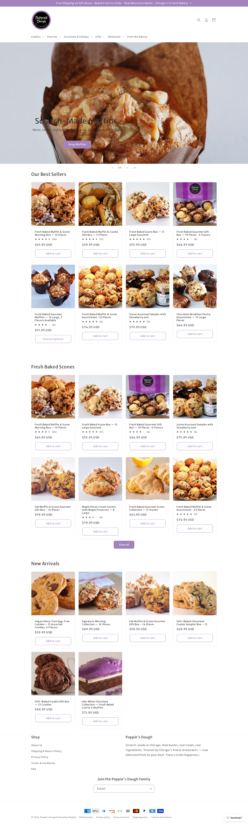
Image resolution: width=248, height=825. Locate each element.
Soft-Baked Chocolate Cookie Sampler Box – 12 (191, 623)
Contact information (161, 817)
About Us (37, 745)
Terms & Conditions (43, 763)
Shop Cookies (77, 144)
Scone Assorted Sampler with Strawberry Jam (147, 316)
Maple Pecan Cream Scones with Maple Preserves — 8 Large (99, 509)
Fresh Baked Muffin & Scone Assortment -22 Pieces (99, 316)
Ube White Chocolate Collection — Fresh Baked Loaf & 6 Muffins (98, 704)
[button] (37, 36)
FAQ (33, 769)
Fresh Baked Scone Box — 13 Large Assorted (146, 233)
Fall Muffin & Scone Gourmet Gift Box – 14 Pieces (53, 508)
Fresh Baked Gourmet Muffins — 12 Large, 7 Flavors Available (48, 317)
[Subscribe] (150, 789)
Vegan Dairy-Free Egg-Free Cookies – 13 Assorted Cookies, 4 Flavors (52, 624)
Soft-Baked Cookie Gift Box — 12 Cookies (52, 703)
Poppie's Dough (48, 817)
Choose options (53, 339)
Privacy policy (103, 817)
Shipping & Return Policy (46, 751)
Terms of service (121, 817)
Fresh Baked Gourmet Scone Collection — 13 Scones (146, 508)
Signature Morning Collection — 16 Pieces (96, 623)
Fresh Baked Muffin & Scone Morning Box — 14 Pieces (52, 233)
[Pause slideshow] (135, 167)
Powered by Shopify (66, 817)
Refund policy (86, 817)
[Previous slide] (112, 167)
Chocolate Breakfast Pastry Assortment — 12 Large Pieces (193, 317)
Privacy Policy (39, 757)
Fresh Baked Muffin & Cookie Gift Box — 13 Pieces (100, 233)
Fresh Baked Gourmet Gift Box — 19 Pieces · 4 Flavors (193, 233)
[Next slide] (127, 167)
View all (124, 544)
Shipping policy (140, 817)
